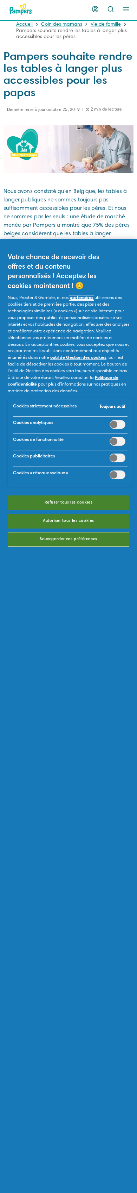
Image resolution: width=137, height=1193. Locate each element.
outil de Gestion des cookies (78, 358)
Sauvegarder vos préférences (68, 539)
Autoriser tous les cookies (68, 521)
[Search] (110, 9)
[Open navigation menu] (126, 9)
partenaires (81, 298)
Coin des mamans (61, 24)
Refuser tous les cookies (69, 503)
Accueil (24, 24)
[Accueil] (20, 9)
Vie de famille (106, 24)
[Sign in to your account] (95, 9)
